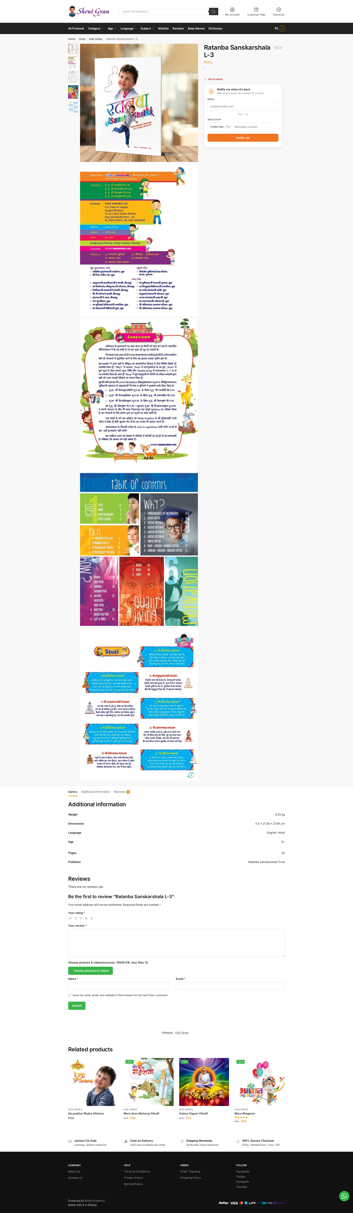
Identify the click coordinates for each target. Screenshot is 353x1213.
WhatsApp (214, 119)
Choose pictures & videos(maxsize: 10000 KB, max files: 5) (108, 962)
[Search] (213, 11)
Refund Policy (133, 1184)
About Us (74, 1171)
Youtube (241, 1187)
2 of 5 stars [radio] (76, 918)
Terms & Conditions (137, 1171)
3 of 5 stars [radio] (81, 918)
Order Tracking (190, 1171)
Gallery (72, 791)
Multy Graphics (95, 1200)
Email (211, 99)
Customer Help (256, 14)
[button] (280, 28)
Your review (77, 925)
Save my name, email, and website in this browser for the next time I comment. (120, 995)
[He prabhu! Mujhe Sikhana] (93, 1082)
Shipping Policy (190, 1177)
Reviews (121, 791)
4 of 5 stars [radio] (86, 918)
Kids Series (95, 38)
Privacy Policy (133, 1177)
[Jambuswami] (280, 48)
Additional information (95, 791)
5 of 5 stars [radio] (92, 918)
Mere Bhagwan (245, 1113)
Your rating (76, 913)
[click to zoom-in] (139, 103)
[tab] (73, 791)
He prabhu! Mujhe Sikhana (86, 1113)
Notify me (243, 137)
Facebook (242, 1171)
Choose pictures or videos (91, 970)
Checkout (278, 14)
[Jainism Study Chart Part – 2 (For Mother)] (276, 48)
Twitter (241, 1176)
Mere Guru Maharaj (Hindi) (142, 1113)
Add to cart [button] (93, 1125)
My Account (232, 14)
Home (71, 38)
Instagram (242, 1181)
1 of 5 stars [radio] (70, 918)
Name (73, 979)
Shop (82, 38)
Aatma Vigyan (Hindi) (193, 1113)
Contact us (75, 1177)
